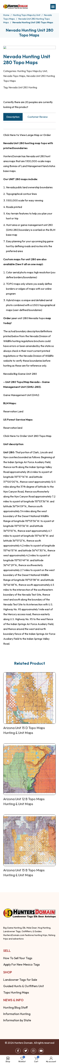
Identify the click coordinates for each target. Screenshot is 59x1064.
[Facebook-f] (18, 1050)
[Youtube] (41, 1050)
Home (6, 15)
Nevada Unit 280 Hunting (23, 87)
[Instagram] (33, 1050)
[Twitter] (25, 1050)
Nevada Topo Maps (14, 76)
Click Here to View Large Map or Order (27, 135)
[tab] (13, 117)
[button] (53, 6)
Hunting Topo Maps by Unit (27, 15)
